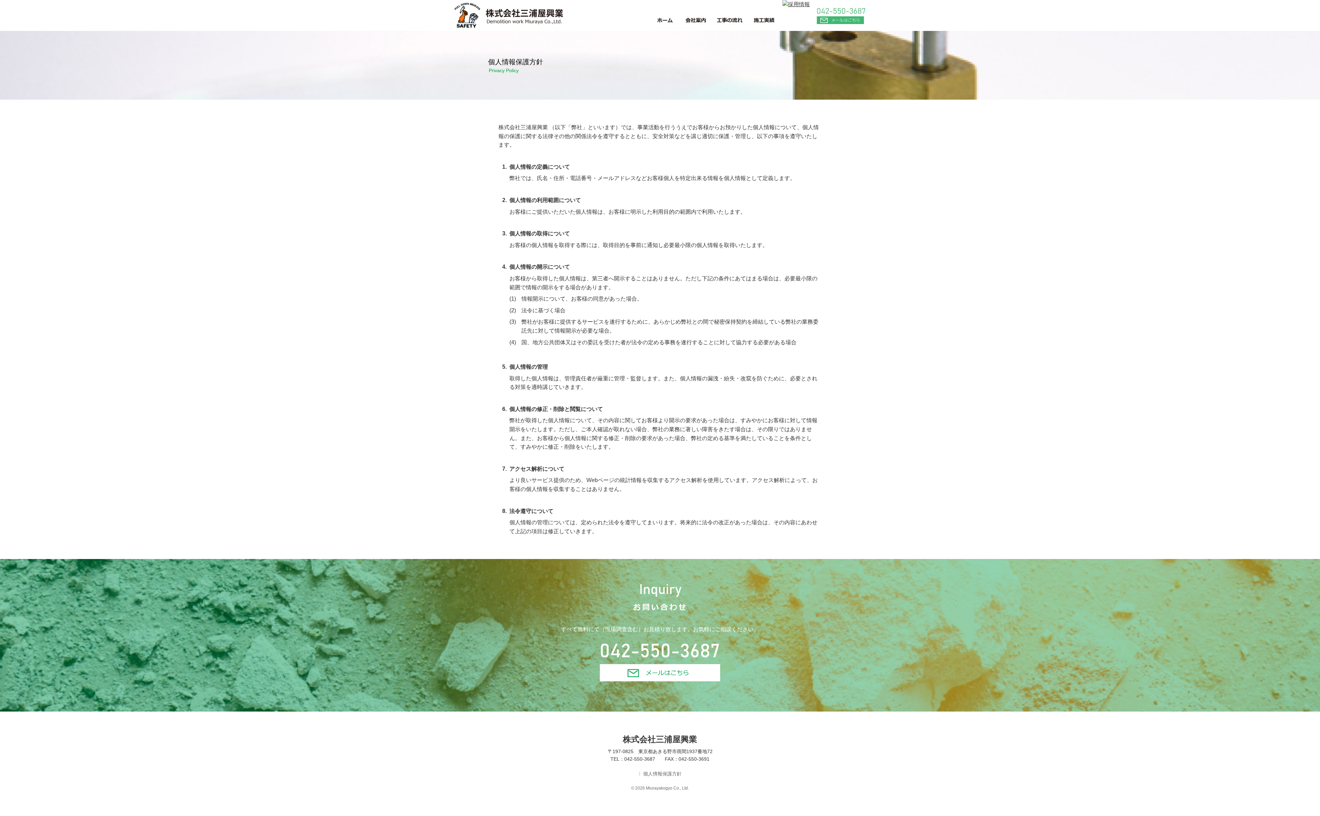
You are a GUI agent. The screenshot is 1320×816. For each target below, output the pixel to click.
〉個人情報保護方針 (660, 773)
